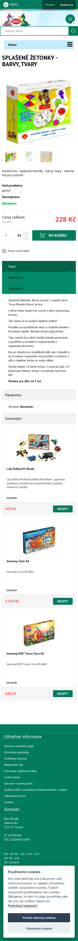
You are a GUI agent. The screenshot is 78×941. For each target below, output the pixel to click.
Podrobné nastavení (22, 905)
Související (15, 288)
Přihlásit (49, 4)
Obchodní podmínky (16, 752)
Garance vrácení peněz (18, 783)
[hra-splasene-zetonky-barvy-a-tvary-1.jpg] (39, 110)
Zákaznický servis (15, 796)
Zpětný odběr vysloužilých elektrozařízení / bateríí (35, 790)
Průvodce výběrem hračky (20, 771)
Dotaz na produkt (18, 251)
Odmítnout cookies (39, 928)
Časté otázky (12, 777)
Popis (12, 266)
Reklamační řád (13, 765)
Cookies (9, 802)
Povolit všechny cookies (39, 917)
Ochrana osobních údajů (19, 746)
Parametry (15, 277)
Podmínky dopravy (15, 758)
